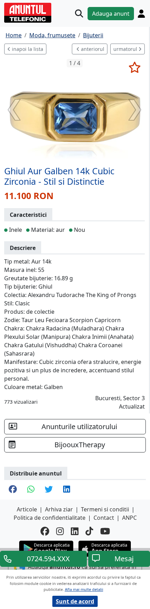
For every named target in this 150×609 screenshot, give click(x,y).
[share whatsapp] (31, 490)
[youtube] (105, 531)
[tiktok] (89, 531)
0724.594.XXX (48, 558)
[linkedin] (74, 531)
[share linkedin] (67, 490)
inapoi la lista (26, 49)
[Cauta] (79, 13)
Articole (27, 509)
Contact (103, 518)
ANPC (129, 518)
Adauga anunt (110, 13)
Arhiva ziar (59, 509)
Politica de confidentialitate (49, 518)
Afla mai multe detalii (84, 589)
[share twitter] (48, 490)
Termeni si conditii (105, 509)
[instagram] (60, 531)
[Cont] (141, 13)
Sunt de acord (75, 601)
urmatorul (125, 49)
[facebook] (44, 531)
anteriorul (92, 49)
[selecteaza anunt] (134, 67)
